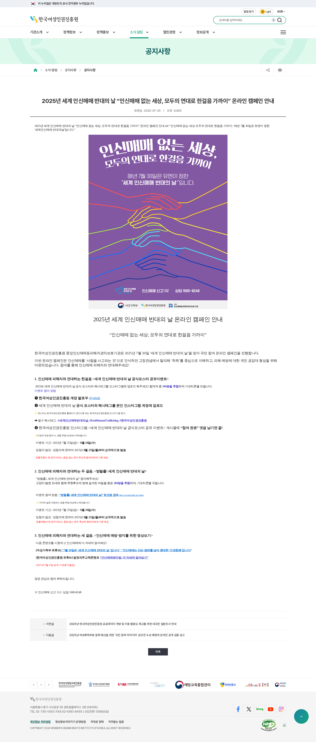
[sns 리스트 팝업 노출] (268, 70)
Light (268, 11)
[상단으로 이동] (301, 716)
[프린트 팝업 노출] (280, 70)
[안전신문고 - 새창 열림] (228, 685)
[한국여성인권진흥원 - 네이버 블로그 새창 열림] (259, 709)
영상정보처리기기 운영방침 (70, 722)
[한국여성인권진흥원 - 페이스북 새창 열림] (238, 709)
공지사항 (70, 70)
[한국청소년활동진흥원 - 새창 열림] (128, 685)
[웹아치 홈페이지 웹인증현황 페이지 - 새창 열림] (269, 725)
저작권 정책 (97, 722)
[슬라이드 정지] (41, 684)
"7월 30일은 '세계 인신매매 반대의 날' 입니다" (91, 550)
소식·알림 (51, 70)
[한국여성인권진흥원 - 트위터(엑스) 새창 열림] (249, 709)
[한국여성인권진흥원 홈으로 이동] (54, 20)
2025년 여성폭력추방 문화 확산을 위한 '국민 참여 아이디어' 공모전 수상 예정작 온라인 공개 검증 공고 (127, 635)
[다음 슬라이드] (48, 684)
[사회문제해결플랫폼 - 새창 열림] (257, 685)
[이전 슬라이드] (33, 684)
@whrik (94, 398)
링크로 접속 (111, 494)
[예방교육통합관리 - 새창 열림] (192, 685)
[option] (70, 685)
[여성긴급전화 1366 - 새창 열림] (158, 685)
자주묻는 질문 (116, 722)
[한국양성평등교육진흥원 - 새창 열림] (70, 685)
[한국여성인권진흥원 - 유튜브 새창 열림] (270, 709)
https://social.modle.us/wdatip (131, 495)
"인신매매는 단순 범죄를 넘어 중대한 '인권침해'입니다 (156, 550)
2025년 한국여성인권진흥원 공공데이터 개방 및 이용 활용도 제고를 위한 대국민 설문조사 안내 (122, 624)
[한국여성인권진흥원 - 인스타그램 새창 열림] (281, 709)
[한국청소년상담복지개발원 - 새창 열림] (99, 685)
